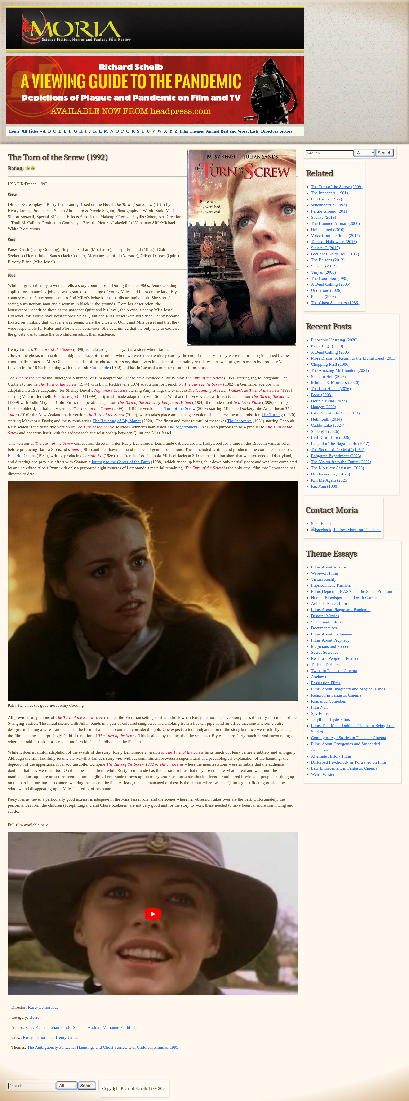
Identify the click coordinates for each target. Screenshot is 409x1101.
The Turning (272, 414)
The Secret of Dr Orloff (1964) (337, 449)
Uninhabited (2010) (328, 229)
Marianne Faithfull (119, 1027)
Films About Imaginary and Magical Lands (348, 689)
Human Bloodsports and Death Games (344, 597)
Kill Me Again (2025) (329, 480)
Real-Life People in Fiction (334, 658)
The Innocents (239, 420)
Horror (35, 1017)
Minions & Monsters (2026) (335, 382)
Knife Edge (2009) (327, 346)
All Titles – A (34, 131)
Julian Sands (60, 1027)
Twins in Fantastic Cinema (334, 670)
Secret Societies (324, 652)
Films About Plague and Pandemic (340, 609)
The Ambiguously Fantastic (51, 1047)
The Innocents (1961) (329, 193)
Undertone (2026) (326, 290)
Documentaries (324, 628)
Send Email (321, 523)
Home (14, 131)
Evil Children (140, 1047)
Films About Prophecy (330, 640)
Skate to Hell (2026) (328, 376)
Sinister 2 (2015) (325, 247)
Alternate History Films (331, 756)
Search (384, 152)
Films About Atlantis (329, 567)
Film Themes (192, 131)
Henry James (67, 1037)
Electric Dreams (22, 455)
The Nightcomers (182, 427)
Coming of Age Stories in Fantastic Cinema (348, 737)
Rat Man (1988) (324, 486)
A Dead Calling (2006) (330, 284)
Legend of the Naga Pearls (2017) (340, 443)
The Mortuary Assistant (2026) (337, 468)
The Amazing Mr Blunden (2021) (340, 370)
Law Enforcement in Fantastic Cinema (344, 768)
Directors (269, 131)
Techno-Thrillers (325, 664)
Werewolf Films (325, 573)
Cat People (99, 367)
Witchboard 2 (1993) (329, 205)
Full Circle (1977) (326, 199)
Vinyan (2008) (323, 272)
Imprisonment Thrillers (331, 585)
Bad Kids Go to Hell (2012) (335, 254)
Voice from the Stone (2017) (335, 235)
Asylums (318, 677)
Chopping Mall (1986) (330, 364)
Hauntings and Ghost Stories (101, 1047)
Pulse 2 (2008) (323, 296)
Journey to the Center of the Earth (120, 461)
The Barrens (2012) (328, 259)
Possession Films (325, 682)
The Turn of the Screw (176, 408)
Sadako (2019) (323, 217)
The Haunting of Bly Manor (117, 420)
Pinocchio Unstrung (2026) (334, 339)
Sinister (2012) (324, 266)
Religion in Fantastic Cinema (336, 695)
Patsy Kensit (36, 1027)
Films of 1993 (166, 1047)
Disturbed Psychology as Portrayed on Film (348, 762)
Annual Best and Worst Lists (232, 131)
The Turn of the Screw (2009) (336, 186)
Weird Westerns (324, 774)
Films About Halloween (331, 634)
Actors (286, 131)
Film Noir (319, 707)
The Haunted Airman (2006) (335, 223)
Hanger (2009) (323, 406)
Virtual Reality (323, 579)
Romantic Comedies (328, 701)
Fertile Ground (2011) (330, 211)
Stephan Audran (86, 1027)
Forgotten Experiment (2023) (336, 455)
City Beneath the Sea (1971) (335, 413)
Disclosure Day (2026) (330, 474)
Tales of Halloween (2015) (334, 241)
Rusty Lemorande (43, 1007)
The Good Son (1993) (330, 278)
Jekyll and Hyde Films (330, 719)
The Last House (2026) (331, 388)
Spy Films (320, 713)
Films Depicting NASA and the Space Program (351, 591)
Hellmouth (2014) (326, 419)
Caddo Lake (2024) (327, 425)
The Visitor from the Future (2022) (341, 461)
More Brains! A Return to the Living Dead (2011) (353, 358)
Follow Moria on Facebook (357, 529)
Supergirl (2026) (325, 431)
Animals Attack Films (330, 603)
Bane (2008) (321, 394)
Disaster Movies (325, 615)
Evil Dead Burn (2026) (331, 437)
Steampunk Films (326, 622)
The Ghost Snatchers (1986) (335, 302)
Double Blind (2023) (329, 401)
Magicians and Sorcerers (332, 646)
